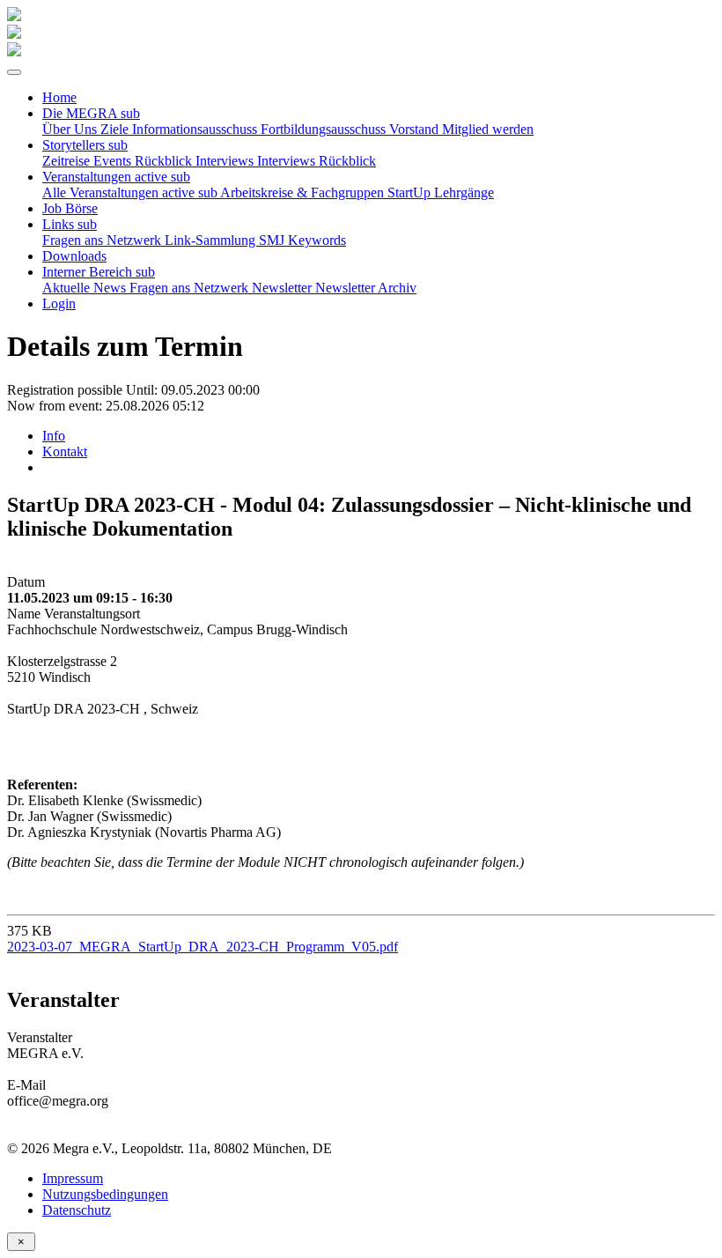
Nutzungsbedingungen (105, 1194)
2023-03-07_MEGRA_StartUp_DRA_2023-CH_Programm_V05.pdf (202, 946)
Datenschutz (76, 1209)
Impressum (72, 1178)
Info (53, 435)
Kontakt (64, 451)
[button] (91, 113)
